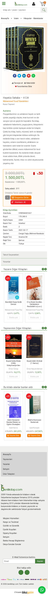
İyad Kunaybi (34, 428)
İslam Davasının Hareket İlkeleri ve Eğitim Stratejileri (13, 422)
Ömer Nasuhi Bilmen (34, 369)
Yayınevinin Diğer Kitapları (17, 328)
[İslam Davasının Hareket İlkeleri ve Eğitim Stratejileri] (13, 395)
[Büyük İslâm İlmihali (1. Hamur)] (34, 336)
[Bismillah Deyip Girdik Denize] (13, 277)
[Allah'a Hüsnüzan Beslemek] (34, 395)
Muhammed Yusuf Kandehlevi (17, 310)
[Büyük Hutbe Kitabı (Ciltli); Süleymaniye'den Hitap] (13, 336)
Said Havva (13, 428)
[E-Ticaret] (27, 592)
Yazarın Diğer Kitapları (15, 269)
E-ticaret (18, 592)
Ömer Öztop (13, 369)
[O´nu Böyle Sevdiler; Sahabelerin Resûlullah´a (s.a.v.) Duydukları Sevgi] (34, 277)
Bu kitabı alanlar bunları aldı (18, 387)
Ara (44, 9)
